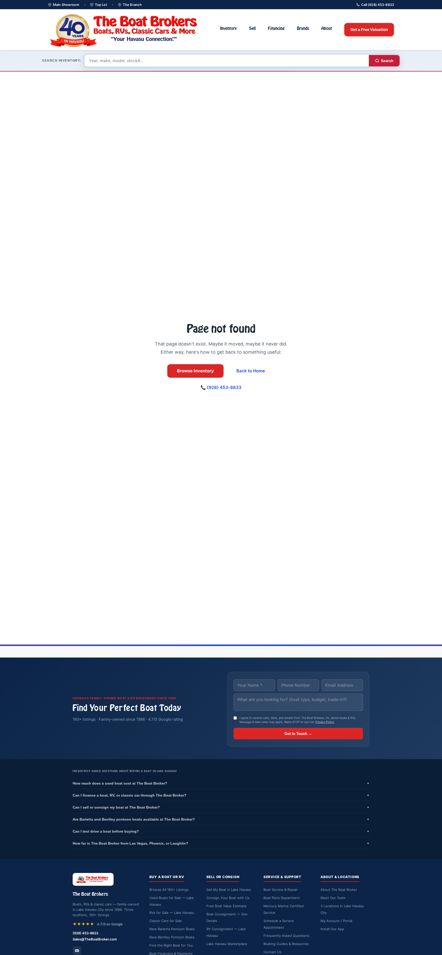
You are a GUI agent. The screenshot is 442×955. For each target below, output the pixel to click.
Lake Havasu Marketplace (226, 944)
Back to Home (250, 370)
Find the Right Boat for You (171, 945)
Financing (276, 28)
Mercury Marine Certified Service (283, 909)
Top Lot (101, 5)
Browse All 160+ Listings (169, 890)
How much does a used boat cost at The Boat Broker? (221, 783)
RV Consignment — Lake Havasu (226, 932)
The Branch (132, 5)
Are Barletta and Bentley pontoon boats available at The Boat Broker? (221, 819)
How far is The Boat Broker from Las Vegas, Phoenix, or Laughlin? (221, 843)
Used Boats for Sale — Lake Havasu (171, 901)
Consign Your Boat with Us (227, 898)
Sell (252, 28)
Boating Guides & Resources (286, 944)
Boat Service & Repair (280, 890)
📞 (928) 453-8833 (221, 387)
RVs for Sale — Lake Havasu (171, 913)
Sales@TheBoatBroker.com (95, 939)
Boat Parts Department (281, 898)
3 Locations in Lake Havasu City (342, 909)
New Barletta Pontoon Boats (172, 929)
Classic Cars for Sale (165, 921)
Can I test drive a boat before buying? (221, 831)
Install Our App (332, 929)
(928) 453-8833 (85, 933)
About (326, 28)
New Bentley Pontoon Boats (171, 937)
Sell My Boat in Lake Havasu (228, 890)
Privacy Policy (324, 722)
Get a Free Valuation (369, 29)
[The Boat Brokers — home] (128, 29)
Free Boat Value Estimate (226, 906)
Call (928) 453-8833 (377, 5)
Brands (303, 28)
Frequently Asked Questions (286, 936)
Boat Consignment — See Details (226, 917)
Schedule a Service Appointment (278, 924)
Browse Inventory (195, 370)
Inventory (228, 28)
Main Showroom (66, 5)
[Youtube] (77, 950)
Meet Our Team (333, 898)
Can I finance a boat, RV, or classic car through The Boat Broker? (221, 795)
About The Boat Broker (339, 890)
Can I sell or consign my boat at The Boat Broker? (221, 807)
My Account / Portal (336, 921)
